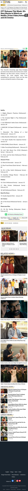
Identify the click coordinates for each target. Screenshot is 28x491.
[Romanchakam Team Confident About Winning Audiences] (14, 287)
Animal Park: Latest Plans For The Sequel (17, 418)
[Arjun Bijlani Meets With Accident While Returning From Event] (14, 330)
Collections (22, 474)
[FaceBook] (13, 481)
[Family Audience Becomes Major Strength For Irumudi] (14, 353)
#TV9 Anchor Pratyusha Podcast (14, 5)
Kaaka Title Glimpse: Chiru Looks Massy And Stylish (13, 319)
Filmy (20, 217)
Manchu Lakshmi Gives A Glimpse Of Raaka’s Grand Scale (8, 244)
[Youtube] (20, 481)
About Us (8, 489)
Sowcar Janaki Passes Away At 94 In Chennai (17, 432)
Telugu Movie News (5, 474)
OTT (5, 7)
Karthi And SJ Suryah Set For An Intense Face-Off (16, 423)
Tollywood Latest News (13, 485)
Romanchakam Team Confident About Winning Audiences (16, 395)
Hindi (20, 471)
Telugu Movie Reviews (22, 485)
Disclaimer (19, 489)
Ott (12, 217)
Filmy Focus (15, 48)
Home (2, 7)
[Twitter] (15, 481)
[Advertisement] (14, 33)
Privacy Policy (13, 489)
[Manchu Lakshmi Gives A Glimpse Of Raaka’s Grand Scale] (14, 265)
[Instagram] (17, 481)
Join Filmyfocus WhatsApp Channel (15, 214)
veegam (16, 487)
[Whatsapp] (26, 48)
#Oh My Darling (8, 223)
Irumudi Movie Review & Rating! (17, 437)
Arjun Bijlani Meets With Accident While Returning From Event (17, 405)
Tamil (16, 471)
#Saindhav (15, 223)
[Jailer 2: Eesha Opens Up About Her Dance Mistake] (14, 373)
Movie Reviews (15, 474)
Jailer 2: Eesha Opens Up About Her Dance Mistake (13, 384)
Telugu (11, 471)
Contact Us (24, 489)
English (20, 2)
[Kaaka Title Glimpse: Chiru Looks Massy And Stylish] (14, 309)
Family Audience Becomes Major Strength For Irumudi (14, 362)
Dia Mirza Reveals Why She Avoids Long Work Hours (17, 427)
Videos (13, 476)
